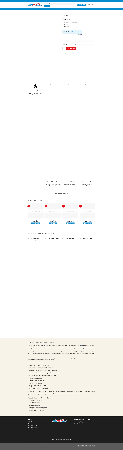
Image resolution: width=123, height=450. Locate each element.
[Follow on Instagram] (78, 422)
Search (47, 5)
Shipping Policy (31, 431)
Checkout (54, 9)
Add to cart (71, 48)
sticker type (64, 44)
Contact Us (93, 0)
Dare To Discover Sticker (87, 220)
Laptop (80, 345)
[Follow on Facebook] (75, 422)
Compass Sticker (70, 220)
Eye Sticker (45, 345)
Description (31, 342)
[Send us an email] (81, 422)
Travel (65, 348)
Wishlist (88, 0)
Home (29, 9)
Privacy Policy (31, 429)
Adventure (82, 348)
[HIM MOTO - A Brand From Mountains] (35, 4)
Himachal (80, 351)
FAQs (34, 447)
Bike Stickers (30, 347)
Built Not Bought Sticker (36, 220)
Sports (73, 351)
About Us (37, 9)
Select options (35, 223)
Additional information (41, 342)
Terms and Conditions (32, 427)
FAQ (29, 423)
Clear (94, 39)
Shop (32, 9)
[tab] (31, 342)
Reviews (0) (51, 342)
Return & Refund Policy (32, 425)
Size (63, 40)
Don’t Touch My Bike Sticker (53, 220)
